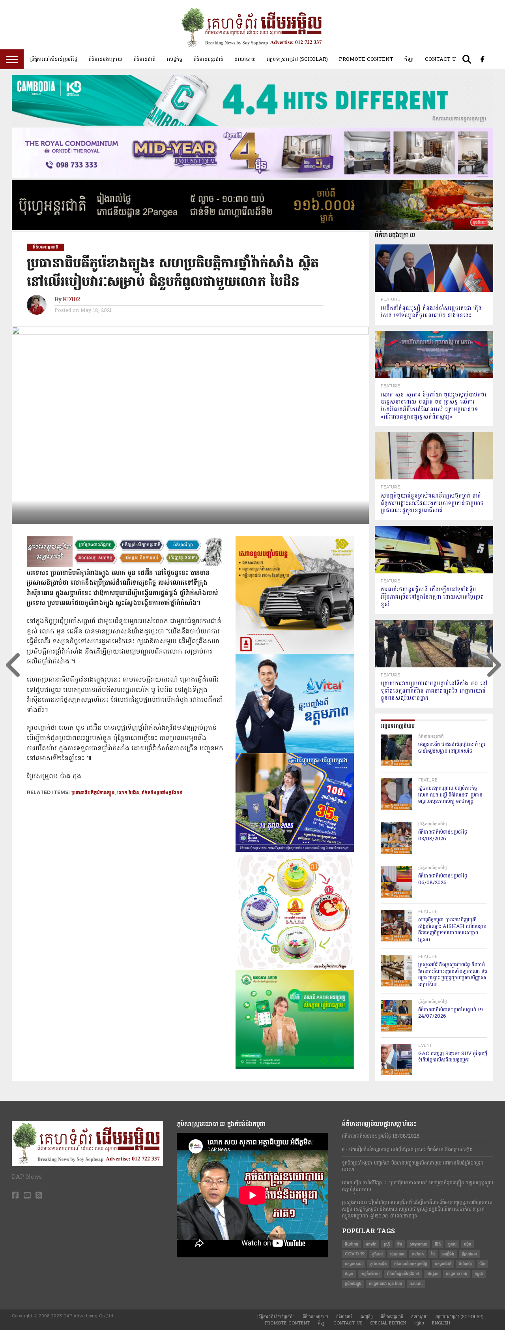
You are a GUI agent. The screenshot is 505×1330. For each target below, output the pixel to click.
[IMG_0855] (252, 124)
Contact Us (442, 59)
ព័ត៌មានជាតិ (144, 59)
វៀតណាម (397, 1254)
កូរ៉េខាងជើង (378, 1263)
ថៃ (433, 1254)
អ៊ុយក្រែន (351, 1244)
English (441, 1323)
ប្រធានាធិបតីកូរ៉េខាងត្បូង (93, 792)
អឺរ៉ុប (482, 1263)
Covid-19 (355, 1254)
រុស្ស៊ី (387, 1244)
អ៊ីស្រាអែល (469, 1254)
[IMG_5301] (252, 228)
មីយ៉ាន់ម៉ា (465, 1263)
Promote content (366, 59)
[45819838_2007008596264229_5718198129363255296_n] (295, 968)
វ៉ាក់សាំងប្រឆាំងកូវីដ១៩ (162, 792)
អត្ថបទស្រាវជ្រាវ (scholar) (297, 59)
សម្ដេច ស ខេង (456, 1273)
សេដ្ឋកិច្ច (174, 59)
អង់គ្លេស (432, 1273)
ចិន (399, 1244)
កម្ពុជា (479, 1273)
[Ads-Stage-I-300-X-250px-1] (295, 850)
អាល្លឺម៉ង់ (448, 1254)
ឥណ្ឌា (349, 1273)
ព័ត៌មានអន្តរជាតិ (208, 59)
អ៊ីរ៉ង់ (438, 1244)
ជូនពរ (452, 1244)
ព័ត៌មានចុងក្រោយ (105, 59)
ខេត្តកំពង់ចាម (370, 1273)
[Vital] (295, 751)
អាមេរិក (371, 1244)
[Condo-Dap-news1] (252, 176)
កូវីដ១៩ (377, 1254)
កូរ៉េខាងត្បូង (353, 1283)
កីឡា (409, 59)
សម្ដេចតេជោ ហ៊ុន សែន (385, 1283)
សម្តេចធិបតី (443, 1263)
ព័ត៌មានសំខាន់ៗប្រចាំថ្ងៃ (410, 1263)
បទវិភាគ (418, 1254)
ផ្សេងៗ (419, 1323)
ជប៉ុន (467, 1244)
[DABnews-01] (295, 1067)
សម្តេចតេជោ (418, 1244)
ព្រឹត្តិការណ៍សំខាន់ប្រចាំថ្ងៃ (53, 59)
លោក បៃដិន (128, 792)
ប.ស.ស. (416, 1283)
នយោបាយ (245, 59)
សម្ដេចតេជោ (354, 1263)
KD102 (71, 300)
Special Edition (388, 1323)
